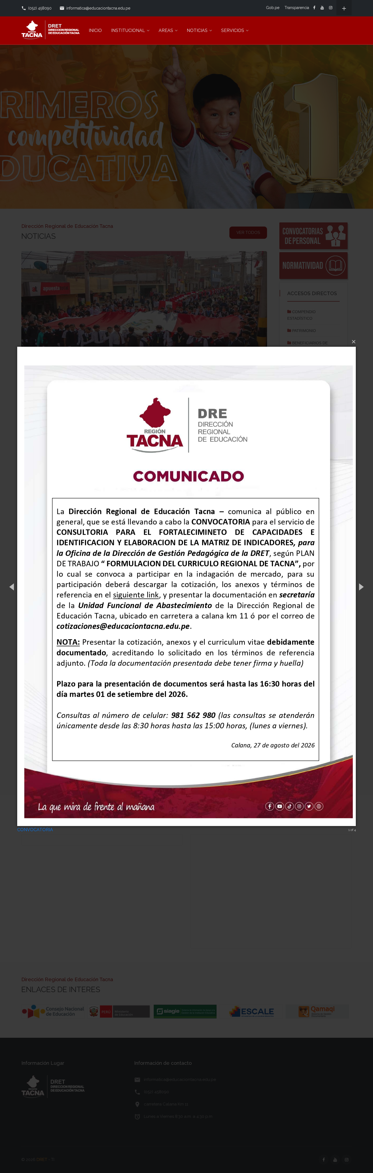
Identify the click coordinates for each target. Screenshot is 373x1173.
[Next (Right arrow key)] (360, 587)
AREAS (166, 30)
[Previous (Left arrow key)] (12, 587)
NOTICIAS (197, 30)
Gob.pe (272, 7)
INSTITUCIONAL (128, 30)
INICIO (95, 30)
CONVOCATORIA (35, 829)
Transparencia (297, 7)
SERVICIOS (232, 30)
